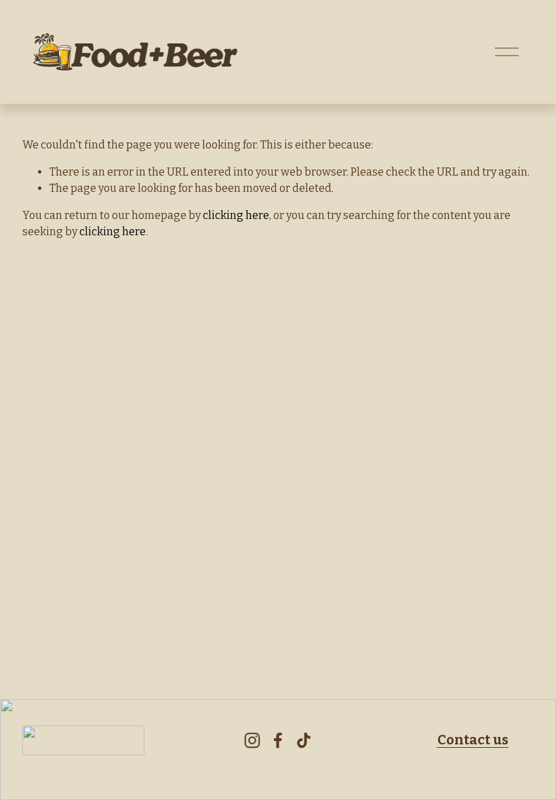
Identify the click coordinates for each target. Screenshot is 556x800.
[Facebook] (278, 740)
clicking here (236, 215)
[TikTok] (304, 740)
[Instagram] (252, 740)
